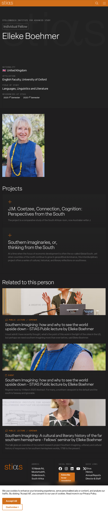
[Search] (97, 3)
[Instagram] (66, 468)
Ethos (88, 468)
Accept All (11, 501)
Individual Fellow (15, 26)
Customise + (12, 507)
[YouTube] (78, 468)
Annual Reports (93, 475)
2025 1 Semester (12, 97)
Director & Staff (93, 478)
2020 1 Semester (31, 97)
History (89, 471)
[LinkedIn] (72, 468)
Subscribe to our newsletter (66, 477)
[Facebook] (60, 468)
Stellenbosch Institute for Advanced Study (26, 20)
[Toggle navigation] (104, 3)
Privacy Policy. (90, 493)
